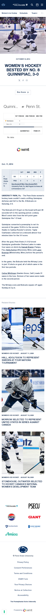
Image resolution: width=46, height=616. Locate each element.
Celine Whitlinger (9, 273)
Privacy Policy (23, 562)
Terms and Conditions (23, 573)
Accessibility (23, 595)
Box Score (21, 92)
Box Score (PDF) (31, 184)
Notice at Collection (23, 590)
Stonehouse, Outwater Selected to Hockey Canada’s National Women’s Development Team (22, 484)
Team (34, 13)
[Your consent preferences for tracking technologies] (4, 611)
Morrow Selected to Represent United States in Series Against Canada (21, 422)
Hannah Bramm (27, 247)
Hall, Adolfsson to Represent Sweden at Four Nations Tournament (20, 360)
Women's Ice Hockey (10, 353)
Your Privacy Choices (23, 585)
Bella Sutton (11, 250)
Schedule (24, 13)
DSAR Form (23, 579)
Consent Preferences (23, 568)
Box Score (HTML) (18, 184)
